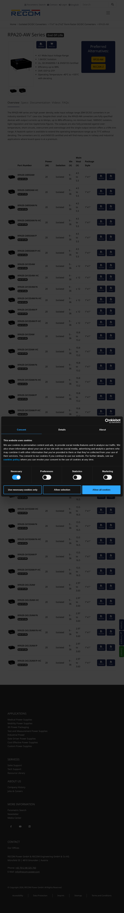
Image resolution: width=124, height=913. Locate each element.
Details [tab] (62, 429)
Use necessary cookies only (22, 489)
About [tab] (102, 429)
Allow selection (62, 489)
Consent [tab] (21, 429)
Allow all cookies (101, 489)
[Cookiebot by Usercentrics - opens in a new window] (107, 421)
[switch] (46, 477)
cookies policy (11, 459)
